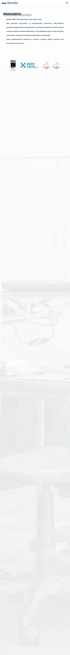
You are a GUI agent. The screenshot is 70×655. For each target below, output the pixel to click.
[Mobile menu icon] (67, 2)
